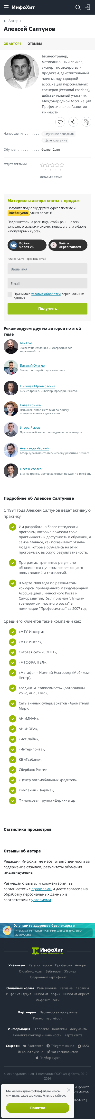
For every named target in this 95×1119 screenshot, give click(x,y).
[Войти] (87, 7)
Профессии (63, 965)
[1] (42, 165)
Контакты (59, 1029)
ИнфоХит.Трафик (47, 994)
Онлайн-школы (30, 971)
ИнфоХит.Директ (76, 994)
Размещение (47, 988)
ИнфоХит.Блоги (47, 1000)
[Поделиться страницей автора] (73, 122)
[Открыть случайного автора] (86, 122)
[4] (57, 165)
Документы (78, 1029)
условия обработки (46, 294)
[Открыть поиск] (78, 7)
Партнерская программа (58, 1012)
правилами (41, 888)
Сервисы (82, 988)
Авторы (80, 965)
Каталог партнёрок (47, 1018)
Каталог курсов (40, 965)
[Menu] (6, 7)
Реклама (66, 988)
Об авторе (12, 43)
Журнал (70, 971)
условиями (41, 899)
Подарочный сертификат (47, 977)
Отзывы (35, 43)
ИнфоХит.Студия (18, 994)
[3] (52, 165)
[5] (62, 165)
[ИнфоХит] (23, 8)
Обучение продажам (59, 134)
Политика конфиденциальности (37, 1035)
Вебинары (53, 971)
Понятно (37, 1107)
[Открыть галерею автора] (21, 71)
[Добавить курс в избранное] (60, 122)
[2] (47, 165)
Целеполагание (56, 140)
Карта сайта (73, 1035)
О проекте (41, 1029)
